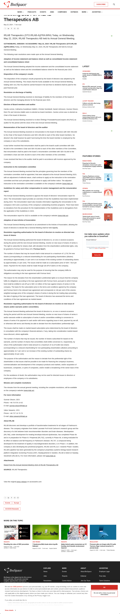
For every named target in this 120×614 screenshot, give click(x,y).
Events (43, 12)
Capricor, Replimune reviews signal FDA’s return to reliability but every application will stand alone (91, 178)
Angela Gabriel (53, 548)
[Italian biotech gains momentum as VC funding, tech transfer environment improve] (74, 532)
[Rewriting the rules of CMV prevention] (17, 532)
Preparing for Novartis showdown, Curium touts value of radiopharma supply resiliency (92, 164)
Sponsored (86, 71)
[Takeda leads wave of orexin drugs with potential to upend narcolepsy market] (108, 217)
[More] (23, 12)
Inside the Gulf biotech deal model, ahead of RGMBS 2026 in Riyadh (92, 75)
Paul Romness (86, 196)
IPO (83, 84)
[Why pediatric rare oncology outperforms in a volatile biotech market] (108, 192)
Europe (16, 503)
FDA (83, 174)
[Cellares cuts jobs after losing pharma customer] (108, 104)
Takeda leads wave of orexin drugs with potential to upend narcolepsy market (91, 218)
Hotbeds (74, 12)
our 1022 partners (16, 586)
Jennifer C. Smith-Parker (10, 548)
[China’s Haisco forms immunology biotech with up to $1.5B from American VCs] (108, 117)
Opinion (85, 188)
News (19, 12)
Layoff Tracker (87, 101)
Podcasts (32, 12)
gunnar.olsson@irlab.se (18, 406)
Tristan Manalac (86, 183)
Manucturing (87, 161)
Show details (9, 610)
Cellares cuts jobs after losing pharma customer (91, 104)
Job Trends (36, 542)
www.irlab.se (67, 184)
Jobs (52, 12)
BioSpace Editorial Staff (88, 107)
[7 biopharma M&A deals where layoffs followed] (45, 532)
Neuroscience (87, 214)
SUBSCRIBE (101, 4)
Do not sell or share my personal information (104, 593)
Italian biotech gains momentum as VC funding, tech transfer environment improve (74, 546)
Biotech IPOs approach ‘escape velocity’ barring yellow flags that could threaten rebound (92, 88)
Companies (62, 12)
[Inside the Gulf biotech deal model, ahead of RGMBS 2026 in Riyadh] (108, 75)
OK (104, 587)
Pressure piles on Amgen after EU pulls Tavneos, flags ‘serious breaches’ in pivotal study (103, 546)
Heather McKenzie (87, 209)
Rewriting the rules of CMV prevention (16, 544)
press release (22, 482)
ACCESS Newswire (12, 509)
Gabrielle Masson (87, 91)
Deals (84, 113)
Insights (7, 542)
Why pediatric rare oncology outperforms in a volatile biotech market (92, 192)
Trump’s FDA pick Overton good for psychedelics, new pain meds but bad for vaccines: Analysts (92, 205)
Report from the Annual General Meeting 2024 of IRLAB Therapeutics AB (31, 465)
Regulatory (94, 542)
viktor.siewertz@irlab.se (18, 416)
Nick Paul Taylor (86, 168)
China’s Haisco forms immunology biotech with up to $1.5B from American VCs (91, 117)
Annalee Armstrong (87, 121)
